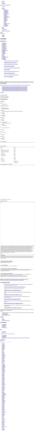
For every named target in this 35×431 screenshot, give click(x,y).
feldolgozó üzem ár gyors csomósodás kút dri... (12, 290)
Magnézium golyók (7, 17)
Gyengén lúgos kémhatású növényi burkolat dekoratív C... (15, 286)
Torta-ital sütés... (7, 69)
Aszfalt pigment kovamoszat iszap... (10, 62)
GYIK (3, 27)
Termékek (3, 35)
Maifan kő (3, 51)
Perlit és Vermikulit (20, 337)
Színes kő (5, 14)
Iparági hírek (4, 332)
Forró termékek (4, 335)
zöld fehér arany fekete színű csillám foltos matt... (13, 294)
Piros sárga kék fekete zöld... (9, 66)
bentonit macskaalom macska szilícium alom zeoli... (13, 303)
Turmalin (5, 22)
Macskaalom (4, 59)
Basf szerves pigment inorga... (9, 73)
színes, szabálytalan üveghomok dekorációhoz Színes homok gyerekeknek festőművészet (15, 279)
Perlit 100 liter (27, 337)
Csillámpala (5, 19)
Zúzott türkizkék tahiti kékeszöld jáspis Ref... (12, 299)
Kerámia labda (6, 11)
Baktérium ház (6, 12)
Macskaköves (4, 44)
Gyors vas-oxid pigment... (9, 76)
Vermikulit (5, 24)
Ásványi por (6, 20)
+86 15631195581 (4, 314)
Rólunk (3, 28)
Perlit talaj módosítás (14, 337)
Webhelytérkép (4, 336)
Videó (3, 30)
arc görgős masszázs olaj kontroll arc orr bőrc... (13, 307)
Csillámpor (5, 18)
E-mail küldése (2, 340)
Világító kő (5, 15)
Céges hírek (4, 331)
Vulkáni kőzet (6, 25)
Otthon (3, 8)
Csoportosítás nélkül (7, 23)
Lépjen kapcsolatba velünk (6, 320)
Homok (5, 21)
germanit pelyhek (6, 13)
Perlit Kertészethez (5, 337)
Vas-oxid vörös (6, 16)
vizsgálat (10, 310)
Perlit (3, 54)
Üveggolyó (5, 9)
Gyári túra (5, 29)
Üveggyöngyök (6, 10)
